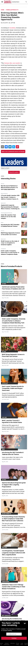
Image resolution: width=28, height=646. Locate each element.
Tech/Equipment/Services (6, 212)
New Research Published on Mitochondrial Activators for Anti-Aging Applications (9, 187)
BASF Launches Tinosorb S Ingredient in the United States (12, 421)
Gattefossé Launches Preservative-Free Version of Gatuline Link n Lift (13, 288)
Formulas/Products (12, 9)
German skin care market (12, 63)
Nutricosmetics (4, 193)
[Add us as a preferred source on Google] (17, 146)
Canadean (12, 28)
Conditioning (5, 581)
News (2, 222)
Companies (3, 248)
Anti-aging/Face (6, 615)
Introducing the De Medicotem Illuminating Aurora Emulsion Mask (13, 619)
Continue (14, 638)
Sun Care (4, 417)
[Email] (2, 146)
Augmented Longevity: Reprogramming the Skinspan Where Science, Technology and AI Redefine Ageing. (10, 207)
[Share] (6, 146)
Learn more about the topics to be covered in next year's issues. (12, 458)
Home (2, 9)
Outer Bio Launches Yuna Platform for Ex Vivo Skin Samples (8, 216)
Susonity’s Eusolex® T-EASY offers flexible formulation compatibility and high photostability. (13, 395)
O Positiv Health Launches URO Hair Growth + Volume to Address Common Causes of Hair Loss (10, 197)
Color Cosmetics (6, 513)
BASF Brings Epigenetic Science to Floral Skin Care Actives (10, 233)
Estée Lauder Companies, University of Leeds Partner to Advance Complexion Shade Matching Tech (10, 252)
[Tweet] (13, 146)
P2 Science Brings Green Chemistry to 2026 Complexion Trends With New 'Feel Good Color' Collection (13, 518)
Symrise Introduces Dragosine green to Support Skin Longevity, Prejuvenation (14, 484)
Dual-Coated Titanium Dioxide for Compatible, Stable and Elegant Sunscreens (13, 388)
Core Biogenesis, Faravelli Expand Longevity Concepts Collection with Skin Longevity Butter (13, 552)
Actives (2, 183)
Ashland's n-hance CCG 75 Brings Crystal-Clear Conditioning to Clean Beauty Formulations (13, 586)
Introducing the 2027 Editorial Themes (10, 225)
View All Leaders (14, 172)
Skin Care (4, 547)
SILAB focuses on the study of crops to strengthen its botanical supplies (10, 242)
